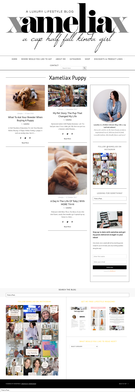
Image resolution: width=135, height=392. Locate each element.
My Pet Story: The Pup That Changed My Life (67, 114)
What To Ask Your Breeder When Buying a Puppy (25, 119)
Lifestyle (20, 113)
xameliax (26, 124)
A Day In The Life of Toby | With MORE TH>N (67, 202)
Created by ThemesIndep (28, 384)
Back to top (123, 384)
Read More (25, 143)
